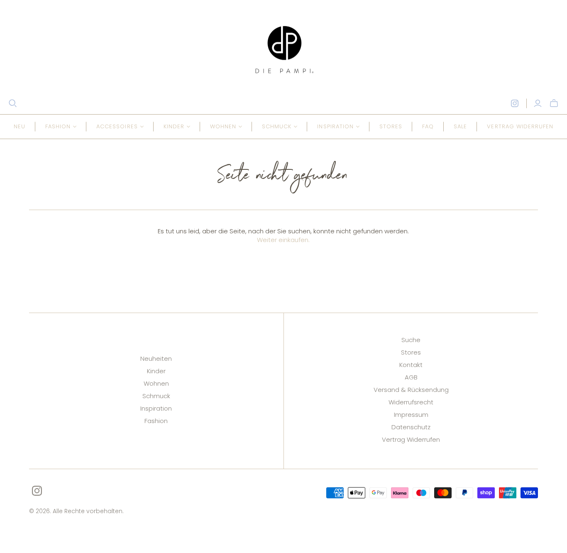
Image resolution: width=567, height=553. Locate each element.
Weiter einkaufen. (283, 239)
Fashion (156, 420)
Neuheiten (156, 358)
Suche (410, 339)
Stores (390, 126)
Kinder (156, 371)
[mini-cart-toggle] (554, 103)
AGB (411, 377)
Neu (19, 126)
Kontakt (411, 364)
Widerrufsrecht (411, 402)
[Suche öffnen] (13, 103)
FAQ (428, 126)
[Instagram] (514, 103)
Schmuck (156, 396)
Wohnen (156, 383)
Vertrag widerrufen (520, 126)
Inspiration (156, 408)
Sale (460, 126)
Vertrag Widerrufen (411, 439)
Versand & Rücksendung (411, 389)
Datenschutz (410, 427)
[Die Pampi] (283, 49)
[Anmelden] (537, 103)
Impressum (411, 414)
